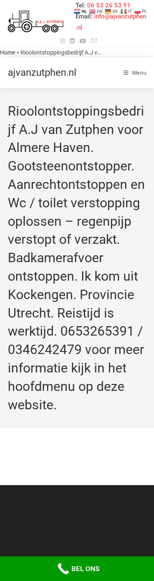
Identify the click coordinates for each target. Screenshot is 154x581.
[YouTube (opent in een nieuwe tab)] (83, 41)
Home (7, 52)
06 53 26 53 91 (109, 5)
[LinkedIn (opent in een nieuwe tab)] (72, 41)
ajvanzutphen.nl (42, 72)
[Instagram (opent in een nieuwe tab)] (62, 41)
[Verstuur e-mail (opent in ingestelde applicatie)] (93, 41)
